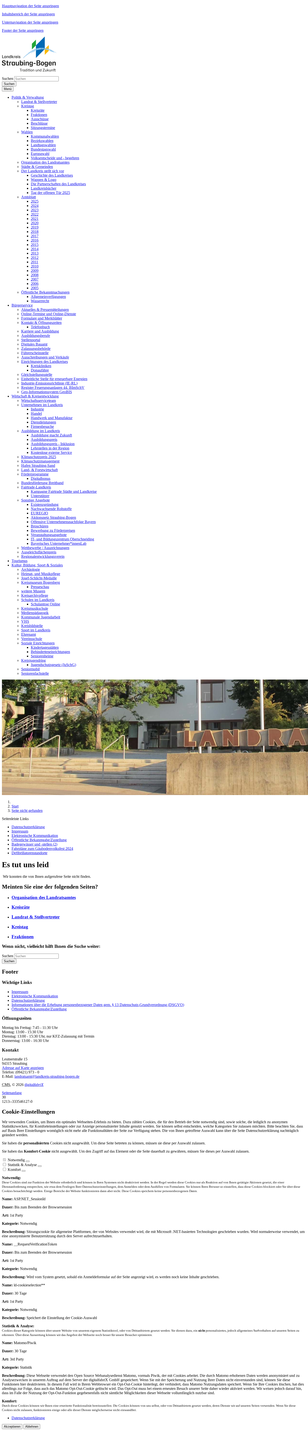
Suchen (7, 79)
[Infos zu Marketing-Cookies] (40, 1166)
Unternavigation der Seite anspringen (30, 22)
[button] (28, 97)
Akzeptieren (12, 1426)
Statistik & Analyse (22, 1165)
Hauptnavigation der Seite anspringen (30, 6)
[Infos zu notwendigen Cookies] (28, 1161)
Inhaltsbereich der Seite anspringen (28, 14)
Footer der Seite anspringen (23, 30)
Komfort (14, 1170)
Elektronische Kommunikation (35, 996)
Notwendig (16, 1160)
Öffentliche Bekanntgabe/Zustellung (39, 1009)
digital (34, 1085)
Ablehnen (31, 1426)
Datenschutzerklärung (28, 1000)
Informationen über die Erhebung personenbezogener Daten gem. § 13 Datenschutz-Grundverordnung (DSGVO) (98, 1005)
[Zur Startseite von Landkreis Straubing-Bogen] (34, 70)
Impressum (20, 992)
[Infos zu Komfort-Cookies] (24, 1171)
